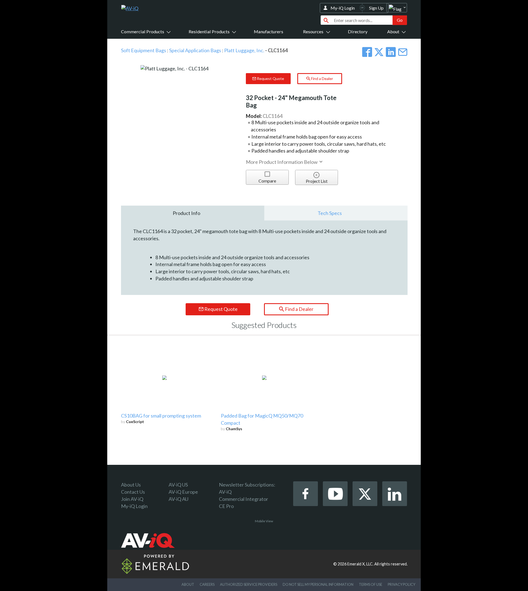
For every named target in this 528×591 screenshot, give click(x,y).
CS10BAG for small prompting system (161, 416)
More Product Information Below (282, 162)
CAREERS (207, 584)
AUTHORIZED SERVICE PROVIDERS (248, 584)
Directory (357, 31)
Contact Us (133, 492)
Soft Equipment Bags (143, 50)
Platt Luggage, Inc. (244, 50)
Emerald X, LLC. (360, 564)
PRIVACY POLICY (401, 584)
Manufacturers (268, 31)
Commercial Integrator (243, 499)
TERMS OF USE (370, 584)
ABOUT (188, 584)
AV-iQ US (178, 485)
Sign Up (376, 7)
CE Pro (226, 506)
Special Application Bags (195, 50)
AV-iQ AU (178, 499)
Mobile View (264, 521)
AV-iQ (225, 492)
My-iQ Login (343, 7)
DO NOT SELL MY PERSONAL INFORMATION (318, 584)
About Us (131, 485)
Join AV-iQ (132, 499)
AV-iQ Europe (183, 492)
